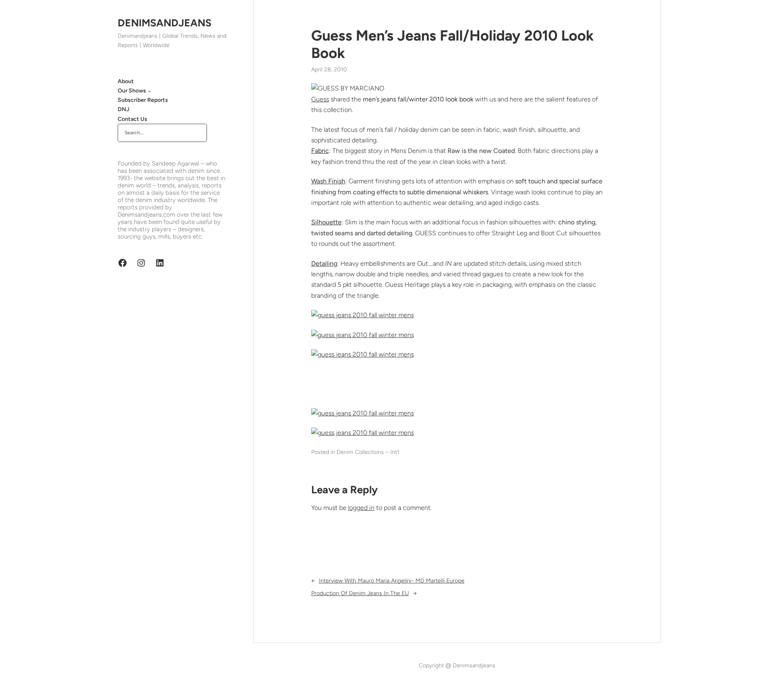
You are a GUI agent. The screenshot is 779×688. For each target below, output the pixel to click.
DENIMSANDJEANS (164, 23)
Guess (320, 99)
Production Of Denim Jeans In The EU (360, 593)
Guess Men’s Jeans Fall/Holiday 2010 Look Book (452, 44)
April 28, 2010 (329, 69)
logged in (361, 508)
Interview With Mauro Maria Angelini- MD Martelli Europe (392, 580)
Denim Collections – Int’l (368, 452)
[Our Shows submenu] (149, 90)
